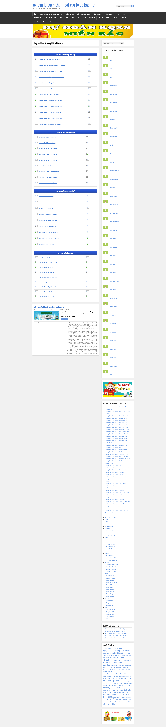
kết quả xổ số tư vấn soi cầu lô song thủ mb (117, 461)
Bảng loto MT (109, 600)
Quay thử (44, 22)
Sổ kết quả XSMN (113, 102)
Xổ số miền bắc (70, 14)
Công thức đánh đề (112, 655)
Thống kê (123, 18)
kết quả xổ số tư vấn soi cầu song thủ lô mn (49, 307)
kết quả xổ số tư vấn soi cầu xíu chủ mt (116, 483)
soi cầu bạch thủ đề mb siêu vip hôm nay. (50, 88)
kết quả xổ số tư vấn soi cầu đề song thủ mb (117, 431)
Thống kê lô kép (113, 255)
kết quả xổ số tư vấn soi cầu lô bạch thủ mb (117, 454)
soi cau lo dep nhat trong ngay (85, 350)
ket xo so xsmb (108, 667)
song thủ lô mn (89, 352)
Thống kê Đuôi (113, 272)
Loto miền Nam (113, 323)
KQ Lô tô (36, 22)
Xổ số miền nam (109, 14)
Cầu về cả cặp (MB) (114, 213)
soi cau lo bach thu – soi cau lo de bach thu (64, 5)
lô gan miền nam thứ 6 (82, 327)
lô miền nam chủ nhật (76, 335)
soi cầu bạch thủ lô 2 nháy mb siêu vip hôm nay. (52, 65)
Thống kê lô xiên (113, 247)
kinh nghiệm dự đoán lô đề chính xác (115, 669)
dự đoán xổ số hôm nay (122, 660)
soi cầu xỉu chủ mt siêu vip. (47, 257)
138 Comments (69, 309)
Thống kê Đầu (112, 264)
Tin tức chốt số (38, 18)
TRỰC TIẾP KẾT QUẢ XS (51, 18)
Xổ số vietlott (112, 119)
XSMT (73, 18)
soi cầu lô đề (111, 699)
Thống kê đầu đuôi (113, 230)
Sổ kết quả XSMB (113, 94)
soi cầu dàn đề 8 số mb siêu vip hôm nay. (50, 112)
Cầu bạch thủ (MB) (113, 196)
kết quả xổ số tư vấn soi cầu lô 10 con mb (116, 418)
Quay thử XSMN (113, 349)
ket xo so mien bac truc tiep (120, 665)
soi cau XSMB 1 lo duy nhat (114, 690)
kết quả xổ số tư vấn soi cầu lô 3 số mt (116, 474)
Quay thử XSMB (113, 340)
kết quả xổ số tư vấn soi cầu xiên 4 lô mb (116, 440)
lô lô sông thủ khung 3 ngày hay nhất (76, 332)
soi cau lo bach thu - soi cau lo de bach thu (46, 309)
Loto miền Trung (113, 332)
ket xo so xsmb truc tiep (121, 667)
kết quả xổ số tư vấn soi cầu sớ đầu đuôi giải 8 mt (119, 476)
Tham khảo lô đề (121, 14)
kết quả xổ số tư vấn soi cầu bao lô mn (116, 490)
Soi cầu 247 (107, 692)
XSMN (67, 18)
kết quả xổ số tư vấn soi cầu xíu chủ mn (116, 503)
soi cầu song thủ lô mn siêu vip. (48, 226)
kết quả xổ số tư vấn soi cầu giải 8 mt (115, 472)
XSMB (61, 18)
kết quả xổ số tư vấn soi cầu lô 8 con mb (116, 449)
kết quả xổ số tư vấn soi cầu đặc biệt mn (116, 494)
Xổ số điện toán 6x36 (114, 170)
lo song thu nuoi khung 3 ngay (80, 349)
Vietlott (100, 18)
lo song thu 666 (76, 343)
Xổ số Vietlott (109, 548)
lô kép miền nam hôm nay (90, 331)
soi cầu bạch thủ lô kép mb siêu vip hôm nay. (51, 77)
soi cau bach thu (119, 676)
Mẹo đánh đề (121, 674)
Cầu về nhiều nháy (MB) (114, 221)
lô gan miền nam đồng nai (89, 322)
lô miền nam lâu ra (81, 338)
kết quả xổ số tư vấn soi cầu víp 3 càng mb (117, 434)
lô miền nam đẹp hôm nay (89, 335)
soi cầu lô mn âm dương (119, 697)
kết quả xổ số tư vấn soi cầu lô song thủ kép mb (118, 458)
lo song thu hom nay (86, 343)
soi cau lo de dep (116, 678)
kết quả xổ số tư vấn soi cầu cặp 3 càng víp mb (118, 416)
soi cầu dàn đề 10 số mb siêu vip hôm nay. (50, 118)
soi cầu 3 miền (126, 690)
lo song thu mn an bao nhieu (81, 347)
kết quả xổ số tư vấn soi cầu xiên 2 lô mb (116, 436)
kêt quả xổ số (110, 674)
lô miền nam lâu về (91, 338)
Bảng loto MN (109, 603)
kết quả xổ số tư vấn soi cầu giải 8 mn (115, 497)
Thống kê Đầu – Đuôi (114, 281)
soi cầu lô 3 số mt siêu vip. (47, 296)
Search (121, 43)
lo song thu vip (92, 349)
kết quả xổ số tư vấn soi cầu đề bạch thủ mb (117, 429)
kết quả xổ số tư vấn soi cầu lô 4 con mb (116, 445)
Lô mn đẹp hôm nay (91, 340)
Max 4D (111, 153)
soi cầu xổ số (108, 702)
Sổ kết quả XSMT (113, 111)
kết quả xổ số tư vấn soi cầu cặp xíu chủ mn (117, 492)
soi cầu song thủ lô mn (79, 352)
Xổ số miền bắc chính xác (83, 14)
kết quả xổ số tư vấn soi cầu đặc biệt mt (116, 470)
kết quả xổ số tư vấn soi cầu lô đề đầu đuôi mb (118, 456)
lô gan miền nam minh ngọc (87, 325)
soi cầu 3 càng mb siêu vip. (46, 165)
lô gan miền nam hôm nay (87, 324)
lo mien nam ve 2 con (79, 340)
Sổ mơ (51, 22)
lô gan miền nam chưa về (75, 322)
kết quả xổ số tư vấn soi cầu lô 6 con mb (116, 447)
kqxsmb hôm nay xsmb (118, 671)
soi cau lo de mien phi (112, 683)
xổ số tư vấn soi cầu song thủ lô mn (88, 353)
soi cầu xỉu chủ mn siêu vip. (46, 196)
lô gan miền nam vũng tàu (83, 329)
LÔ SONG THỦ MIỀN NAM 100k (87, 346)
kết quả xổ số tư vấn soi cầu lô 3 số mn (116, 499)
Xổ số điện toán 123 (114, 179)
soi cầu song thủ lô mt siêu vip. (48, 282)
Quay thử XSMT (113, 357)
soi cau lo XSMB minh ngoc (118, 688)
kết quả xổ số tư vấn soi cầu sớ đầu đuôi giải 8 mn (119, 501)
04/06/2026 (61, 309)
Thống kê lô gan (113, 238)
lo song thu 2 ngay (77, 342)
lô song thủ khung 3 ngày (80, 345)
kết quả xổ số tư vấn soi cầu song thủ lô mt (117, 485)
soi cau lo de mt (123, 683)
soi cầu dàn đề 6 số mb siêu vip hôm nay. (50, 106)
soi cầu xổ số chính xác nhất (121, 702)
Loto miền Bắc (113, 315)
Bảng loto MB (109, 605)
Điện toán (108, 18)
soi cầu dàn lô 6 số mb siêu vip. (47, 137)
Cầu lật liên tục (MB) (114, 204)
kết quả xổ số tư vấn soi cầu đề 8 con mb (116, 425)
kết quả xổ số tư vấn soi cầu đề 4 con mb (116, 420)
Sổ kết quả (92, 18)
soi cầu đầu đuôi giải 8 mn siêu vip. (49, 232)
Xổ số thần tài (112, 187)
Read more (64, 319)
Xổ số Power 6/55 (113, 136)
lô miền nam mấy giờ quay (86, 339)
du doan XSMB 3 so (114, 658)
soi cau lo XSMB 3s (113, 685)
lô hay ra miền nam (78, 331)
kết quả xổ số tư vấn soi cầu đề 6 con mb (116, 422)
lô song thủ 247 (86, 342)
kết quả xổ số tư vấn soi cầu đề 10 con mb (117, 427)
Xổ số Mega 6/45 (113, 128)
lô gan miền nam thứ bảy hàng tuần (82, 328)
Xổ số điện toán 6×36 (111, 560)
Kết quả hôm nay (82, 18)
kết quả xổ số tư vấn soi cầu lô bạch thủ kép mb (118, 452)
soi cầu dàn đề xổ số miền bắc (120, 692)
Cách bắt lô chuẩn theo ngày (110, 648)
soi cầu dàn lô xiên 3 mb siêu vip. (48, 154)
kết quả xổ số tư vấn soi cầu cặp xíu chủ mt (117, 467)
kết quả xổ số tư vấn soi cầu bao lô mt (116, 465)
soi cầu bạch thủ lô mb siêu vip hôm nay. (50, 59)
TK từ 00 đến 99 (113, 306)
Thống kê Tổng (113, 289)
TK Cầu (116, 18)
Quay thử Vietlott (113, 366)
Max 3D (111, 145)
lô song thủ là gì (92, 345)
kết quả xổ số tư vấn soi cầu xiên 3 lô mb (116, 438)
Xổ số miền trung (98, 14)
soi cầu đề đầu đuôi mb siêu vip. (48, 183)
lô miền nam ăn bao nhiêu (77, 334)
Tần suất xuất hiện (113, 298)
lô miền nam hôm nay (83, 336)
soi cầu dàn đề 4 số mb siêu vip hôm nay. (50, 100)
